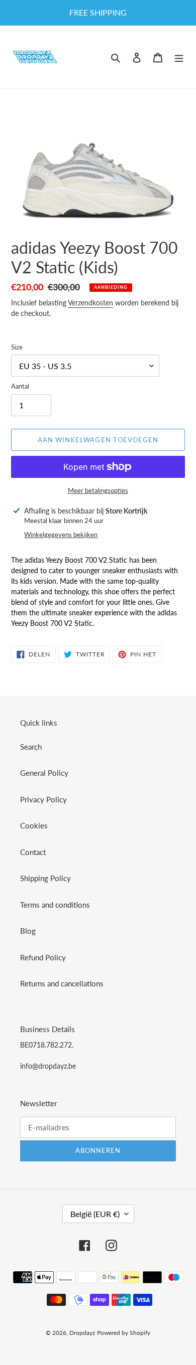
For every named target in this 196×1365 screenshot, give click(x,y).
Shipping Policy (45, 878)
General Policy (44, 772)
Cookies (34, 825)
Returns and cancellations (62, 983)
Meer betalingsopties (98, 490)
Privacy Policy (43, 799)
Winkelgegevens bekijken (60, 535)
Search (31, 746)
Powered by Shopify (123, 1332)
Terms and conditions (55, 904)
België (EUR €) (95, 1214)
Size (17, 347)
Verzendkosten (90, 302)
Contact (33, 852)
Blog (28, 930)
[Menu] (178, 57)
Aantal (20, 386)
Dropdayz (82, 1332)
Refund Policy (43, 957)
